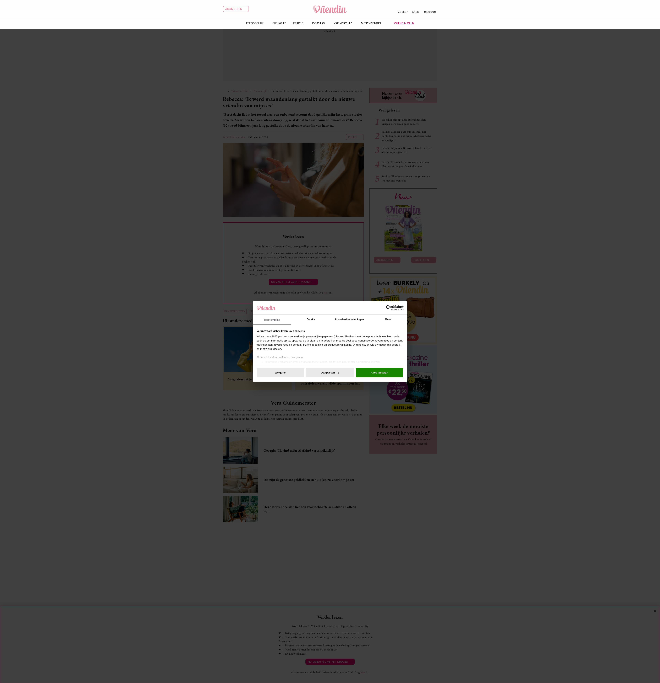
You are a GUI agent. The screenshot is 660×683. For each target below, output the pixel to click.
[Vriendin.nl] (330, 9)
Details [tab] (310, 319)
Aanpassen (328, 372)
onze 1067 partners (277, 336)
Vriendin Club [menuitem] (404, 23)
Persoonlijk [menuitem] (254, 23)
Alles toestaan (379, 372)
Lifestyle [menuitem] (297, 23)
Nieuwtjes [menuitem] (279, 23)
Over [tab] (388, 319)
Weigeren (280, 372)
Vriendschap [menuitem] (343, 23)
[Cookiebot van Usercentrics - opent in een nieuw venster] (388, 307)
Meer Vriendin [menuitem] (371, 23)
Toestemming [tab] (272, 319)
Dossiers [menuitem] (318, 23)
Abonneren (233, 9)
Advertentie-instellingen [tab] (349, 319)
